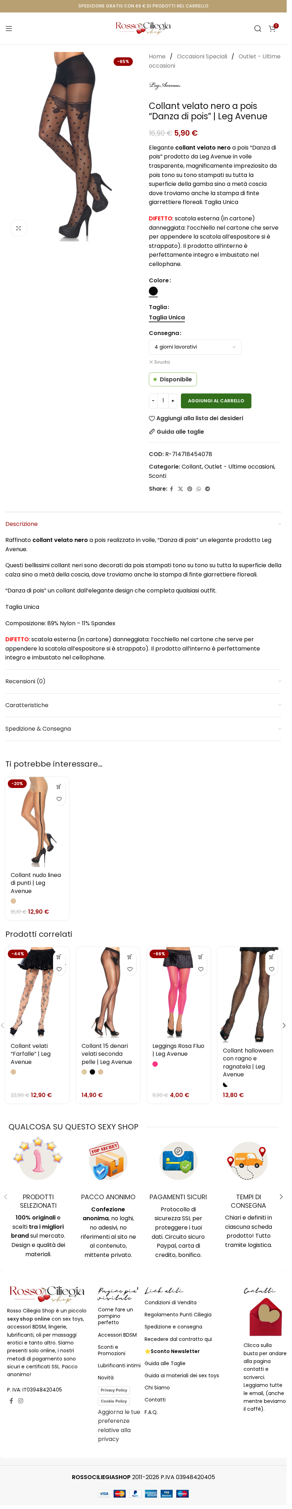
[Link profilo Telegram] (207, 489)
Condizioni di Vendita (171, 1302)
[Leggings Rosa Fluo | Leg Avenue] (179, 992)
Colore (159, 280)
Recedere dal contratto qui (178, 1339)
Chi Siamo (157, 1387)
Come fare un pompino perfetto (115, 1316)
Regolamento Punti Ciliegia (178, 1314)
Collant (192, 467)
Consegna (164, 333)
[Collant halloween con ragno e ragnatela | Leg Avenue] (249, 995)
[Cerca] (258, 28)
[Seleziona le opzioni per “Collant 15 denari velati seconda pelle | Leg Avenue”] (130, 957)
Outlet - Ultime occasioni (239, 467)
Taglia (158, 307)
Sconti (157, 476)
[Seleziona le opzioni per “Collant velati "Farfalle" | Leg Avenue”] (59, 957)
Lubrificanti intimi (119, 1365)
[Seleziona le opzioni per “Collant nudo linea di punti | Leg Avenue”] (59, 786)
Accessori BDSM (117, 1334)
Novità (106, 1377)
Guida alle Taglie (165, 1363)
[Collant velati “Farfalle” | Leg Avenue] (37, 992)
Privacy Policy (114, 1390)
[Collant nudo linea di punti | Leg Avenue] (37, 822)
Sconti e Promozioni (111, 1350)
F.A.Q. (151, 1412)
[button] (284, 1025)
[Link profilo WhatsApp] (198, 489)
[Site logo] (143, 28)
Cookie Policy (114, 1401)
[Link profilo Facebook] (171, 489)
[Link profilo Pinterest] (189, 489)
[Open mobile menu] (9, 28)
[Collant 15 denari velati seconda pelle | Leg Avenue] (108, 992)
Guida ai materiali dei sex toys (182, 1375)
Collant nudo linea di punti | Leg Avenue (36, 883)
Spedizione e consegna (173, 1326)
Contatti (155, 1399)
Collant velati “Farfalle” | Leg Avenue (31, 1054)
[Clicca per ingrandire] (19, 228)
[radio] (153, 291)
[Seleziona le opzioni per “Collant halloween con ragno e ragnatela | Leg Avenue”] (271, 957)
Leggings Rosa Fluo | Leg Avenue (178, 1050)
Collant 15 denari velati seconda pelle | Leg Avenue (107, 1054)
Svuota (162, 362)
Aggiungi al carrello (216, 400)
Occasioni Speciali (203, 56)
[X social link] (180, 489)
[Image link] (47, 1294)
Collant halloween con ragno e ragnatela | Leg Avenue (248, 1062)
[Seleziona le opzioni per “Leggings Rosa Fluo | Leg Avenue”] (200, 957)
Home (158, 56)
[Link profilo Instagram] (20, 1400)
